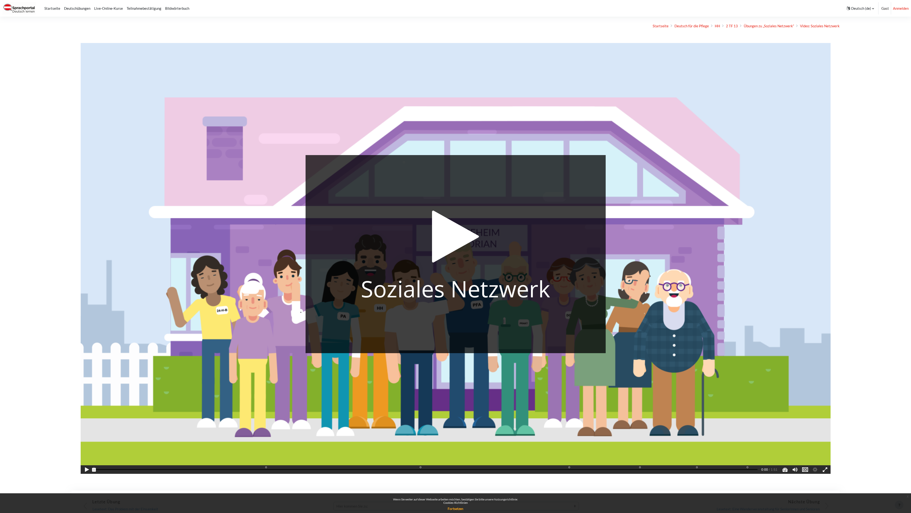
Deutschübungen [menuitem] (77, 8)
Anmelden (901, 8)
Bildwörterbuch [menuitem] (177, 8)
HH (717, 26)
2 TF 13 (732, 26)
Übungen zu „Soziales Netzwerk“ (769, 26)
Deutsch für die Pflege (691, 26)
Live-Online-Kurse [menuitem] (108, 8)
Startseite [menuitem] (52, 8)
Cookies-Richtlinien (455, 502)
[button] (860, 8)
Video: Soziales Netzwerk (820, 26)
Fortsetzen (455, 509)
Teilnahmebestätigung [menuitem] (144, 8)
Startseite (661, 26)
